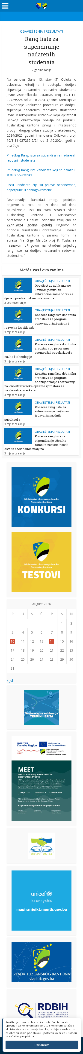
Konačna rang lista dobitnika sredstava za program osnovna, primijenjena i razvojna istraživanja (40, 321)
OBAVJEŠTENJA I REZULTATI (41, 31)
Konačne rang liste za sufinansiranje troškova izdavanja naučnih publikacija (36, 413)
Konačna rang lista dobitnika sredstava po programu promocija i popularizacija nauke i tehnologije (40, 350)
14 (51, 641)
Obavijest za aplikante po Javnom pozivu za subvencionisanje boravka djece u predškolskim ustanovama (38, 291)
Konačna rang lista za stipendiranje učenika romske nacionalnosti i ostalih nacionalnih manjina (36, 442)
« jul (10, 680)
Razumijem (42, 1045)
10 (12, 641)
